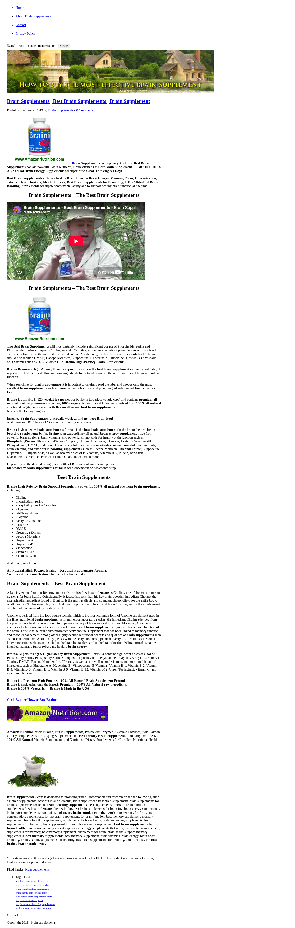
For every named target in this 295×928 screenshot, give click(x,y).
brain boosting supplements (35, 889)
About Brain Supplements (33, 16)
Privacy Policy (25, 33)
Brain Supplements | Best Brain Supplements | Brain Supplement (78, 101)
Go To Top (14, 915)
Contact (21, 25)
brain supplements (37, 869)
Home (20, 7)
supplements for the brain (38, 908)
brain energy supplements (28, 893)
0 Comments (85, 110)
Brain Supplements (86, 163)
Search (11, 45)
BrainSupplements (60, 110)
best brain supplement (26, 881)
